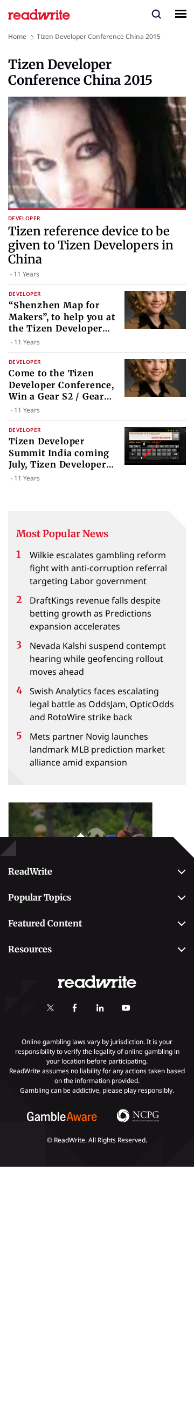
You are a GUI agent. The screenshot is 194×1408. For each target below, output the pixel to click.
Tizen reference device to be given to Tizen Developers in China (91, 245)
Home (17, 36)
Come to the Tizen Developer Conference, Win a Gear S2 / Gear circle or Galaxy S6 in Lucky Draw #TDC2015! (62, 396)
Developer (24, 218)
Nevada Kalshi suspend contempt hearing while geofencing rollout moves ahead (98, 659)
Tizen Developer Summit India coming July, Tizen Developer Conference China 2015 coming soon (62, 464)
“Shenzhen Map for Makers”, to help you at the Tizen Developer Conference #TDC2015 (62, 323)
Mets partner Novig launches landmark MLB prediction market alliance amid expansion (97, 749)
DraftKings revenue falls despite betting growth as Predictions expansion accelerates (95, 613)
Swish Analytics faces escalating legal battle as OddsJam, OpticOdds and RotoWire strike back (102, 704)
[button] (156, 13)
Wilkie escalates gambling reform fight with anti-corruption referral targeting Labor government (98, 568)
